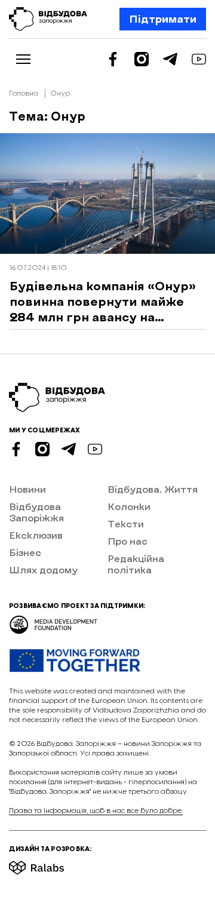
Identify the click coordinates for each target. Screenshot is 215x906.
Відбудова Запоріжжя (36, 511)
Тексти (126, 523)
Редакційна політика (136, 563)
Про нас (128, 540)
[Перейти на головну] (48, 19)
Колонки (129, 506)
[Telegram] (170, 59)
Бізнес (25, 552)
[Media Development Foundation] (53, 621)
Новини (27, 489)
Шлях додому (43, 569)
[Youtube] (199, 59)
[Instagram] (141, 59)
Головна (23, 93)
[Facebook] (113, 59)
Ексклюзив (36, 534)
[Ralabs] (51, 864)
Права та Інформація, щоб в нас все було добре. (96, 811)
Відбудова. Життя (153, 489)
